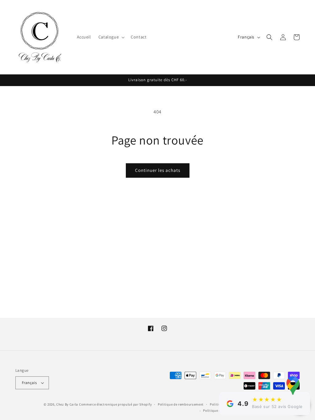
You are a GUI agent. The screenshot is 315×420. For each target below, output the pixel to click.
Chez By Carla (67, 404)
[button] (111, 36)
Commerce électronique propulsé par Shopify (115, 404)
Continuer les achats (157, 170)
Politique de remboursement (181, 404)
